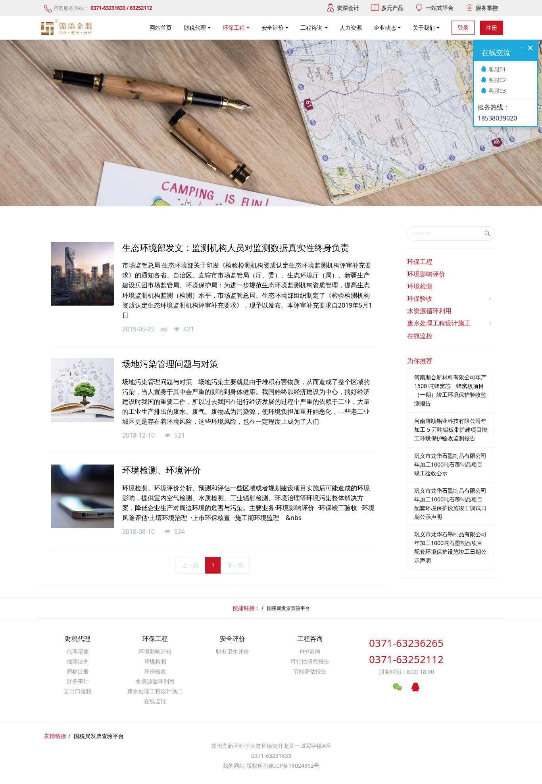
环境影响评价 (426, 274)
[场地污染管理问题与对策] (82, 390)
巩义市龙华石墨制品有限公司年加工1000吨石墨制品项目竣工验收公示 (450, 464)
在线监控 (419, 335)
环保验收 (419, 298)
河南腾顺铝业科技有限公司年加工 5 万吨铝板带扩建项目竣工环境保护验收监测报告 (450, 429)
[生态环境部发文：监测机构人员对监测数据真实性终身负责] (82, 274)
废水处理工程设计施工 (439, 323)
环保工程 (419, 261)
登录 (463, 27)
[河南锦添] (67, 28)
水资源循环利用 (429, 310)
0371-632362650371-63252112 (406, 651)
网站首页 (161, 27)
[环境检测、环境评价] (82, 496)
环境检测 (419, 286)
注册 (491, 27)
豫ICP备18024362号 (294, 765)
